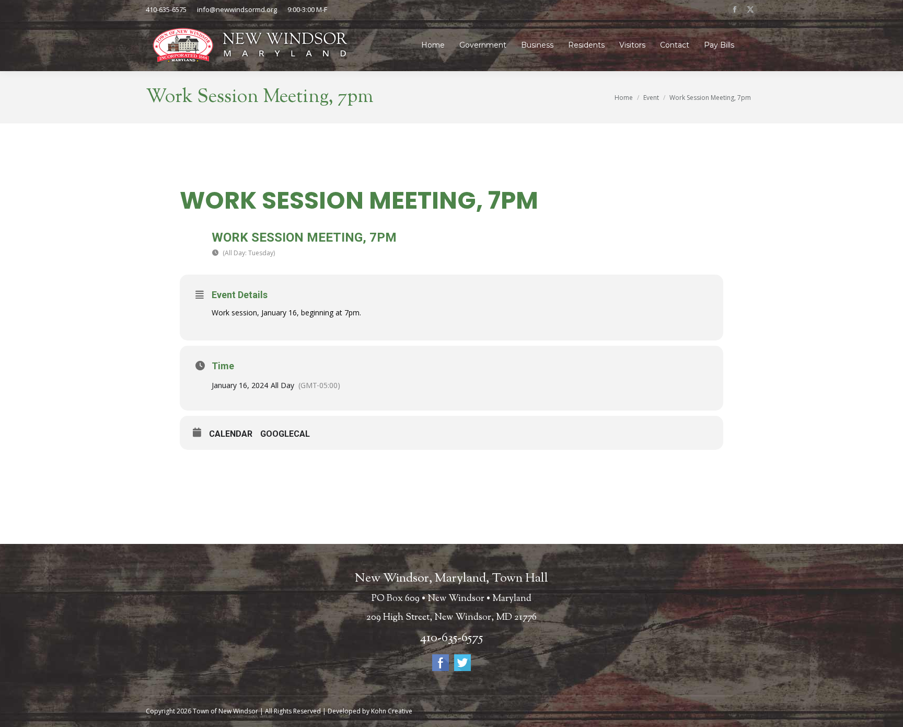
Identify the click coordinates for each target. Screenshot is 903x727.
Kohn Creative (391, 711)
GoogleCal (285, 434)
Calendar (230, 434)
